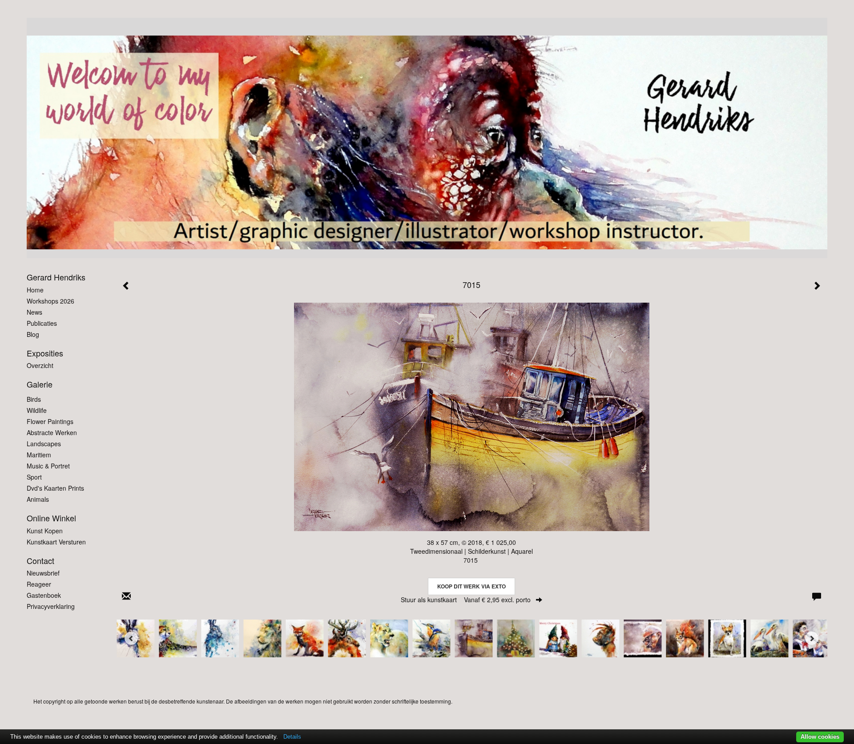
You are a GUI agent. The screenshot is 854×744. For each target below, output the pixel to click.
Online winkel (51, 518)
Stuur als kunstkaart (466, 599)
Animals (38, 499)
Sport (34, 476)
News (34, 312)
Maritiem (39, 454)
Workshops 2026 (50, 300)
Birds (34, 399)
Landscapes (44, 443)
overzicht (40, 365)
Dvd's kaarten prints (55, 488)
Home (35, 289)
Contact (40, 560)
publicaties (42, 323)
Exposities (45, 353)
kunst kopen (45, 530)
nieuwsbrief (43, 572)
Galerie (39, 384)
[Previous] (131, 638)
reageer (39, 584)
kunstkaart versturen (56, 541)
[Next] (811, 638)
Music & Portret (48, 465)
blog (33, 334)
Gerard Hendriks (56, 277)
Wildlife (37, 410)
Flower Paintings (50, 421)
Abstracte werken (52, 432)
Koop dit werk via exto (471, 586)
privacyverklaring (51, 606)
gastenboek (44, 595)
